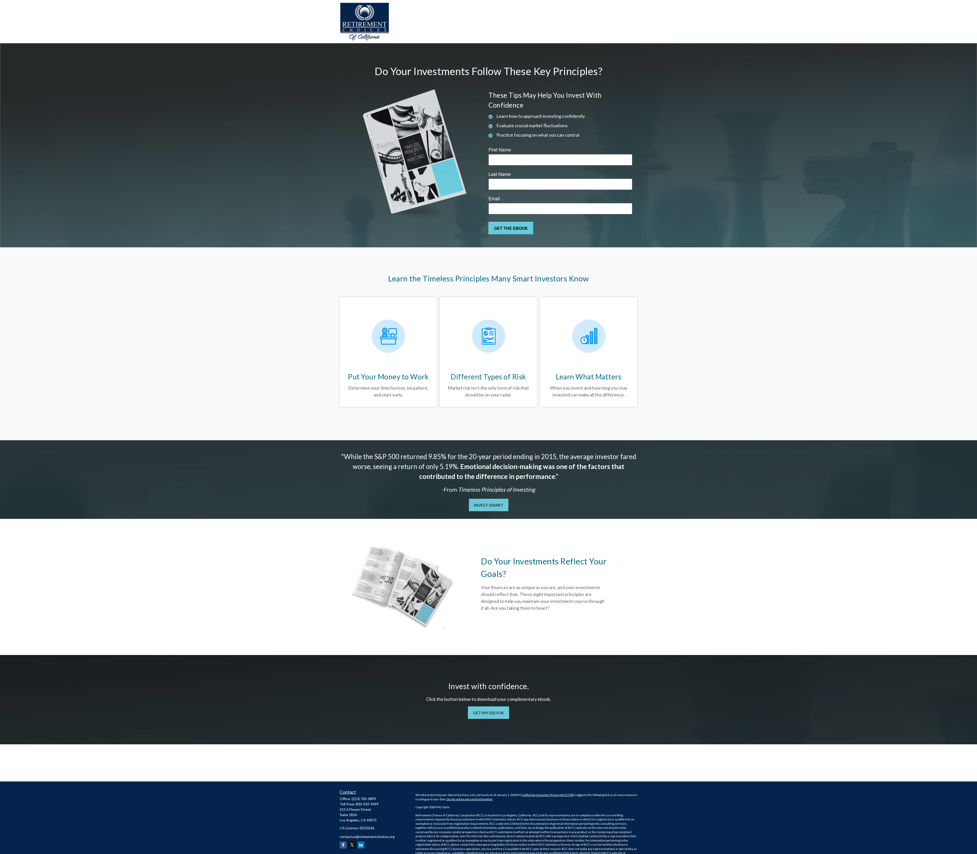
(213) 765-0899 (364, 798)
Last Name (500, 173)
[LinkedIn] (360, 845)
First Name (500, 149)
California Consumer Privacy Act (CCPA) (548, 794)
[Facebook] (343, 845)
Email (494, 198)
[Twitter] (352, 845)
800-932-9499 (367, 804)
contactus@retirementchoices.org (367, 836)
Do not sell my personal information (470, 799)
